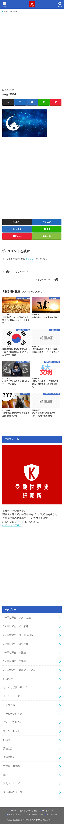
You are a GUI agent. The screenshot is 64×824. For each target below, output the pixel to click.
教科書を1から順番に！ (29, 811)
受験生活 (8, 748)
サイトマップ (47, 811)
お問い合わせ (51, 814)
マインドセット (11, 731)
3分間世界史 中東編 (14, 661)
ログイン (29, 259)
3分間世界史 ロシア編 (15, 643)
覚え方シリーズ (11, 783)
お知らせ (8, 678)
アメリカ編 (9, 705)
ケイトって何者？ (11, 525)
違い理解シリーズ (12, 792)
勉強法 (6, 739)
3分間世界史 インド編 (15, 626)
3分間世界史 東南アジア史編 (19, 670)
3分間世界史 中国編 (14, 652)
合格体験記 (9, 757)
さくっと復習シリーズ (15, 687)
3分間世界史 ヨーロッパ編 (18, 635)
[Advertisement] (32, 48)
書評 (5, 774)
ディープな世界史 (12, 722)
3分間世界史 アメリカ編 (17, 617)
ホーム (14, 811)
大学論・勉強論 (11, 765)
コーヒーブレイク (12, 713)
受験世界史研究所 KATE (30, 820)
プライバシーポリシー (34, 814)
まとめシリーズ (11, 696)
